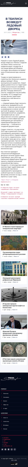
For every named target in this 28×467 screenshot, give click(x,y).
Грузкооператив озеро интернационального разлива (14, 253)
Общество (16, 32)
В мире (5, 408)
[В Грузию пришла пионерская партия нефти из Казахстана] (14, 294)
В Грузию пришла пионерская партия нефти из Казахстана (14, 305)
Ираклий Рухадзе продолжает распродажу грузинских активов (12, 333)
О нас (5, 444)
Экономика (6, 397)
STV (4, 441)
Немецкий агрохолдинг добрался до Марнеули (11, 279)
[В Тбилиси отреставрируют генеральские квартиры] (14, 217)
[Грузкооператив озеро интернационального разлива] (14, 242)
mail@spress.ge (7, 446)
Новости (15, 230)
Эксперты (5, 437)
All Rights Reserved (20, 458)
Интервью (5, 425)
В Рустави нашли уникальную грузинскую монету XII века (14, 360)
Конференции (6, 439)
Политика (5, 393)
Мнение (5, 429)
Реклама (5, 442)
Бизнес (5, 401)
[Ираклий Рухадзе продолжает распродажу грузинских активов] (14, 321)
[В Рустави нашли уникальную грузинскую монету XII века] (14, 349)
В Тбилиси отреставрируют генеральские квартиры (13, 227)
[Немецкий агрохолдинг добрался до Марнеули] (14, 268)
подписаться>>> (6, 182)
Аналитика (6, 421)
